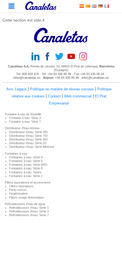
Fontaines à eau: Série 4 (26, 157)
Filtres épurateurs (21, 186)
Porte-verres (18, 189)
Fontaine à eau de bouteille (23, 114)
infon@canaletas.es (27, 77)
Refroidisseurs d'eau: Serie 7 (29, 215)
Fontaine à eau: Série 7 (25, 121)
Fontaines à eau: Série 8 (26, 168)
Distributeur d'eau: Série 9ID (28, 139)
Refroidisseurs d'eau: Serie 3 (29, 211)
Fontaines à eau (16, 153)
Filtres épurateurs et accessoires (28, 182)
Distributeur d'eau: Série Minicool (31, 146)
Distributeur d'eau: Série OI (27, 143)
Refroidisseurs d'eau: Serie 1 (29, 207)
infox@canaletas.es (95, 77)
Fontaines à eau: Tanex (25, 172)
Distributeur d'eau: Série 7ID (28, 135)
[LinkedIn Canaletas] (37, 57)
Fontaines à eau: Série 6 (26, 161)
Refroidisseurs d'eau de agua (25, 204)
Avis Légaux (16, 89)
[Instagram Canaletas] (85, 57)
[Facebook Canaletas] (49, 57)
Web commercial (78, 96)
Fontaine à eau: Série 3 (25, 118)
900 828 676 (31, 74)
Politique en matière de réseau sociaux (62, 89)
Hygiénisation (18, 193)
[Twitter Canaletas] (61, 57)
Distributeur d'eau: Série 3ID (28, 132)
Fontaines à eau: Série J (26, 176)
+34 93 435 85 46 (59, 74)
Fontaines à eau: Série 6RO (28, 164)
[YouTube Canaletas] (73, 57)
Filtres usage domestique (26, 197)
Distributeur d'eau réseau (22, 128)
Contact (54, 96)
